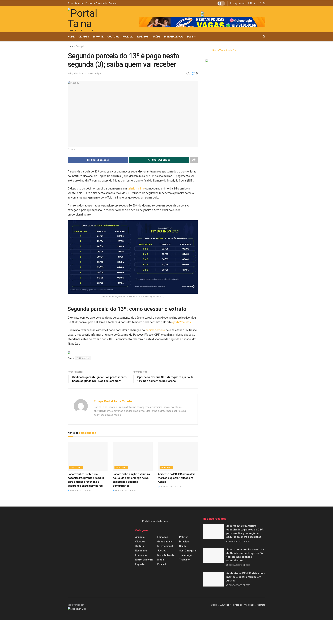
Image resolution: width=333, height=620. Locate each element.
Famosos (142, 36)
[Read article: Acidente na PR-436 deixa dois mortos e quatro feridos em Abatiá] (178, 456)
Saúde (156, 36)
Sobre (70, 3)
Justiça (161, 550)
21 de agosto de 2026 (80, 490)
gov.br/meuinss (181, 322)
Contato (112, 3)
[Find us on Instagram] (264, 3)
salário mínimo (136, 188)
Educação (141, 555)
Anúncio (140, 537)
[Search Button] (264, 36)
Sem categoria (188, 550)
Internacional (173, 36)
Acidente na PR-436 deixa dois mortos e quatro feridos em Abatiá (176, 478)
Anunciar (79, 3)
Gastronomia (165, 541)
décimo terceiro (155, 330)
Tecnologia (185, 555)
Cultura (113, 36)
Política (183, 537)
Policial (127, 36)
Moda (160, 559)
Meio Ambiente (165, 555)
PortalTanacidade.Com (225, 50)
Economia (141, 550)
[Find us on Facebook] (260, 3)
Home (71, 36)
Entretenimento (144, 559)
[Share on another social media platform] (194, 160)
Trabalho (184, 559)
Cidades (83, 36)
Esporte (98, 36)
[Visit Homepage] (88, 19)
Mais (190, 36)
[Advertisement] (99, 541)
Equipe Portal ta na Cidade (113, 401)
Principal (80, 46)
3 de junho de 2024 (77, 73)
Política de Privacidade (96, 3)
